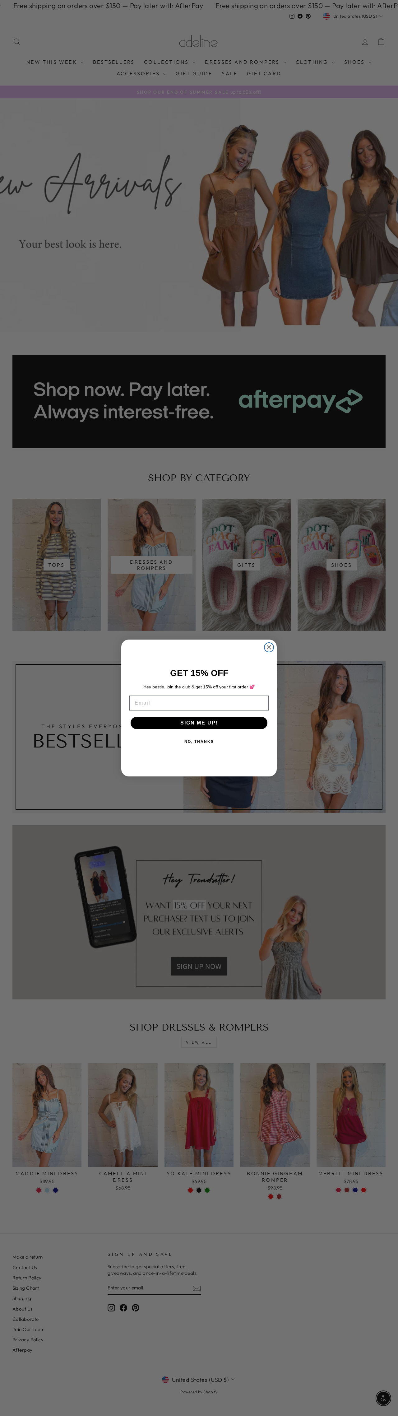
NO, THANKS (199, 741)
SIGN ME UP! (199, 722)
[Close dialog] (269, 647)
